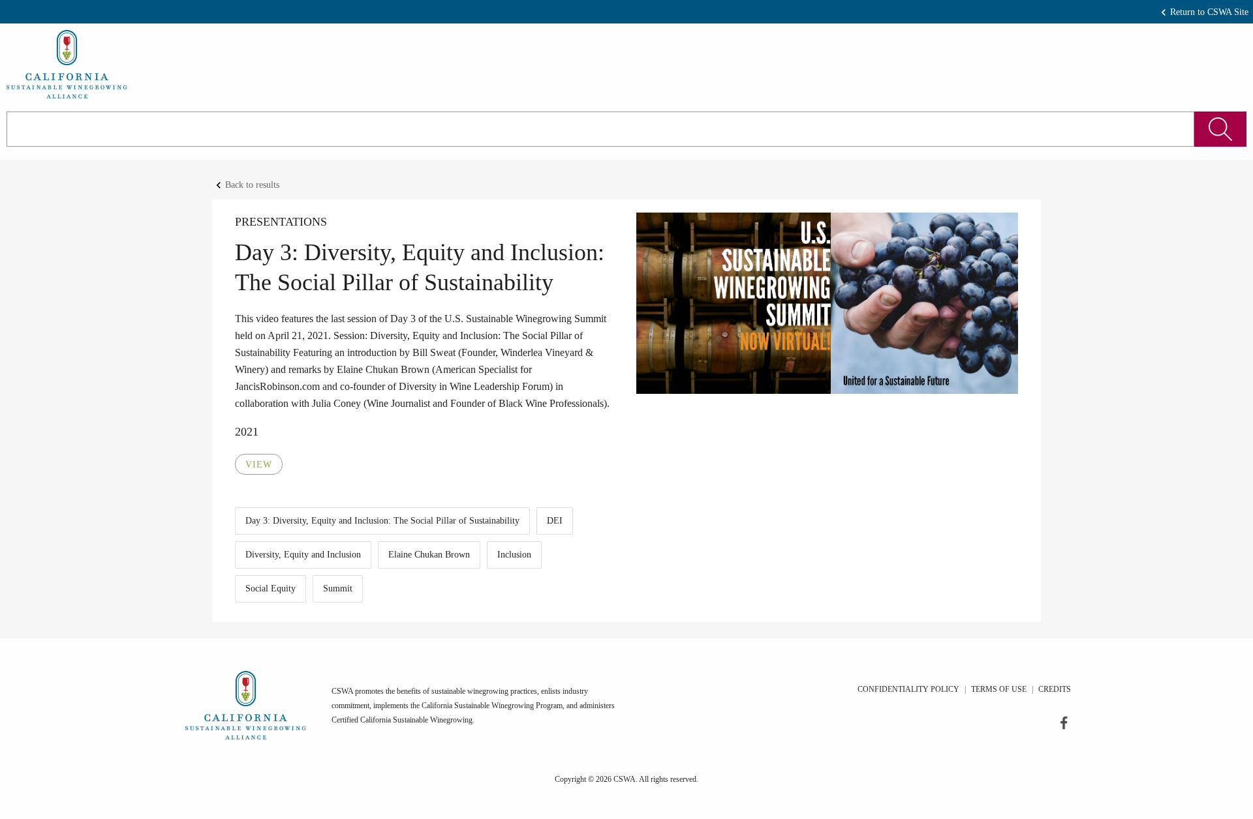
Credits (1054, 689)
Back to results (252, 185)
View (258, 464)
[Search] (1220, 129)
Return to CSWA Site (1209, 12)
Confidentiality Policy (908, 689)
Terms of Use (999, 689)
